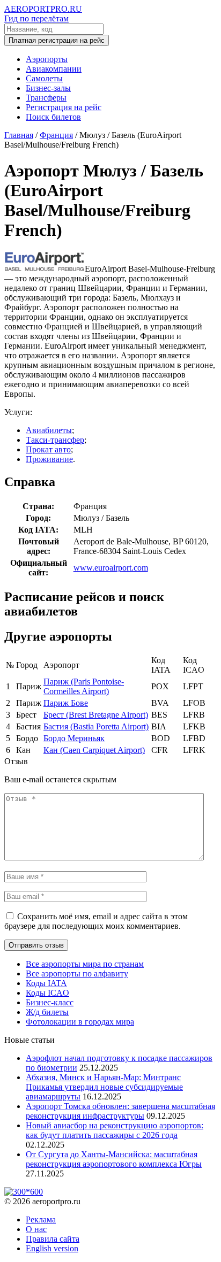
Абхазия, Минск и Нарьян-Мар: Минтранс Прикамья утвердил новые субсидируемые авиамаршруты (104, 1087)
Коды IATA (46, 983)
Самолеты (44, 78)
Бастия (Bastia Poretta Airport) (96, 726)
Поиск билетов (53, 116)
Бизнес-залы (48, 88)
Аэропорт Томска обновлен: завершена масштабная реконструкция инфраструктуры (120, 1111)
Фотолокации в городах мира (80, 1021)
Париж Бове (65, 702)
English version (52, 1248)
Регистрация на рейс (63, 107)
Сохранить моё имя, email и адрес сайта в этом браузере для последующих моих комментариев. (96, 921)
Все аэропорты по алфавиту (77, 973)
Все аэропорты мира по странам (85, 963)
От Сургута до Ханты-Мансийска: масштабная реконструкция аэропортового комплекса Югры (114, 1159)
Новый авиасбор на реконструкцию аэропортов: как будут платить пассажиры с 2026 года (114, 1130)
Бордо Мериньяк (74, 738)
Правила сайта (52, 1238)
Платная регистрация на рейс (57, 40)
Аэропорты (47, 59)
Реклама (41, 1219)
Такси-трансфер (55, 439)
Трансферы (46, 97)
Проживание (49, 459)
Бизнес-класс (49, 1002)
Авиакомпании (54, 68)
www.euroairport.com (110, 567)
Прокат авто (48, 449)
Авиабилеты (49, 430)
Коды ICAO (47, 992)
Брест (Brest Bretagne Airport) (95, 714)
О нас (36, 1229)
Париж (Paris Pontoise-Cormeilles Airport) (83, 686)
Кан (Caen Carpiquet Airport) (94, 750)
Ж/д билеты (47, 1012)
